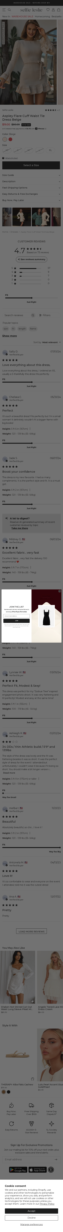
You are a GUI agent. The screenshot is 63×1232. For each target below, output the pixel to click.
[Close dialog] (60, 591)
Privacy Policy (47, 1203)
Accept (31, 1211)
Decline (32, 1217)
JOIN (16, 621)
